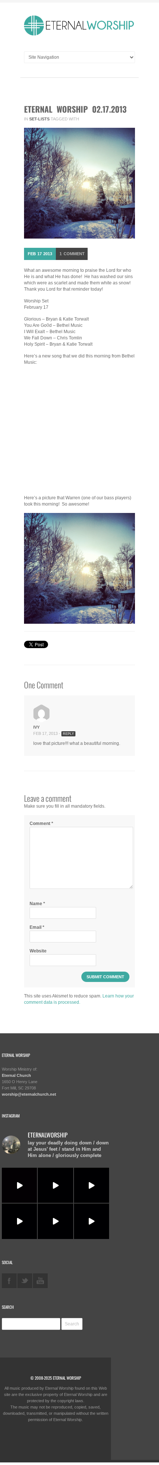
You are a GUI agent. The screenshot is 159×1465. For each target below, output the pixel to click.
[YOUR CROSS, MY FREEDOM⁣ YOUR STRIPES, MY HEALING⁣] (55, 1185)
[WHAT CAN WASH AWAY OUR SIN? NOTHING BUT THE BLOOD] (55, 1221)
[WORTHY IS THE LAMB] (19, 1221)
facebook (9, 1280)
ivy (36, 727)
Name (37, 903)
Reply (68, 734)
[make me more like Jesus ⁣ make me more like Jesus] (19, 1185)
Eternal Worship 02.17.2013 (75, 109)
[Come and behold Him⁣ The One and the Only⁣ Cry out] (91, 1221)
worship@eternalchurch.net (29, 1094)
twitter (24, 1280)
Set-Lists (39, 119)
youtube (40, 1280)
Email (37, 927)
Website (38, 951)
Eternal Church (16, 1075)
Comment (72, 253)
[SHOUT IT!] (91, 1185)
